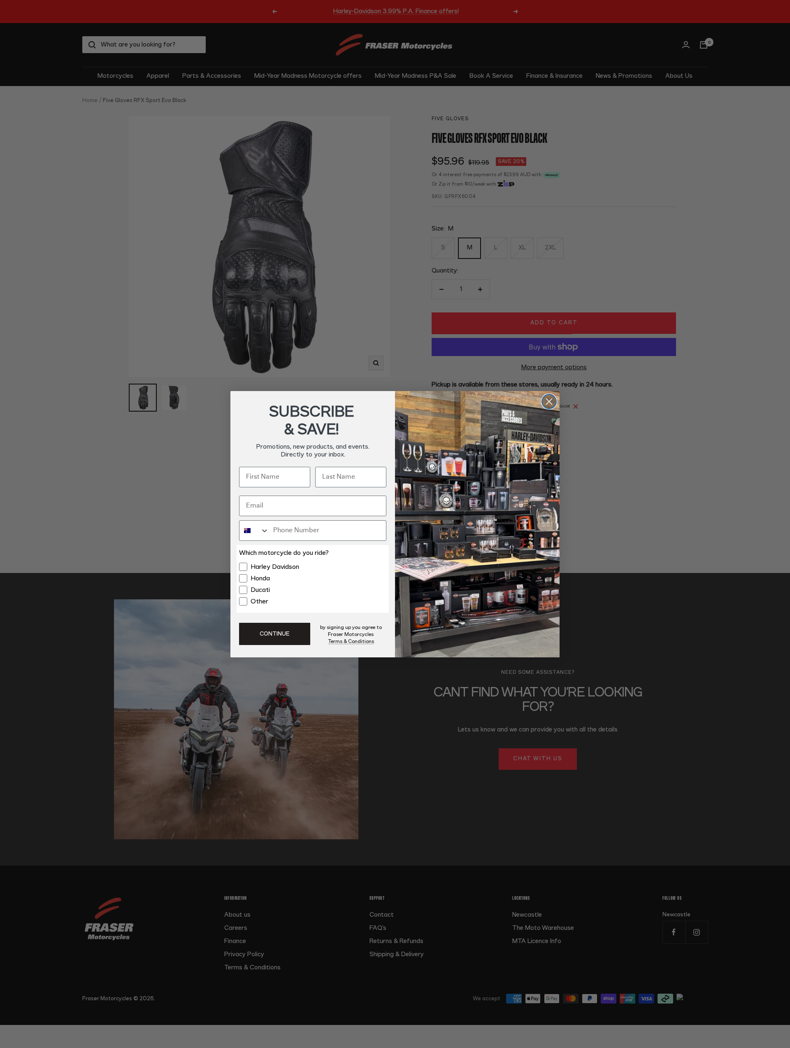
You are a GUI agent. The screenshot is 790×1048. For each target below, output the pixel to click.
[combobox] (254, 530)
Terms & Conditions (351, 641)
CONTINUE (275, 634)
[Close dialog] (549, 401)
